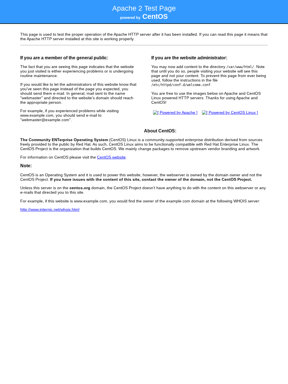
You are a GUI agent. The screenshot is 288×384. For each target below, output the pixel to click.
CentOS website (111, 157)
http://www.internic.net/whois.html (49, 209)
